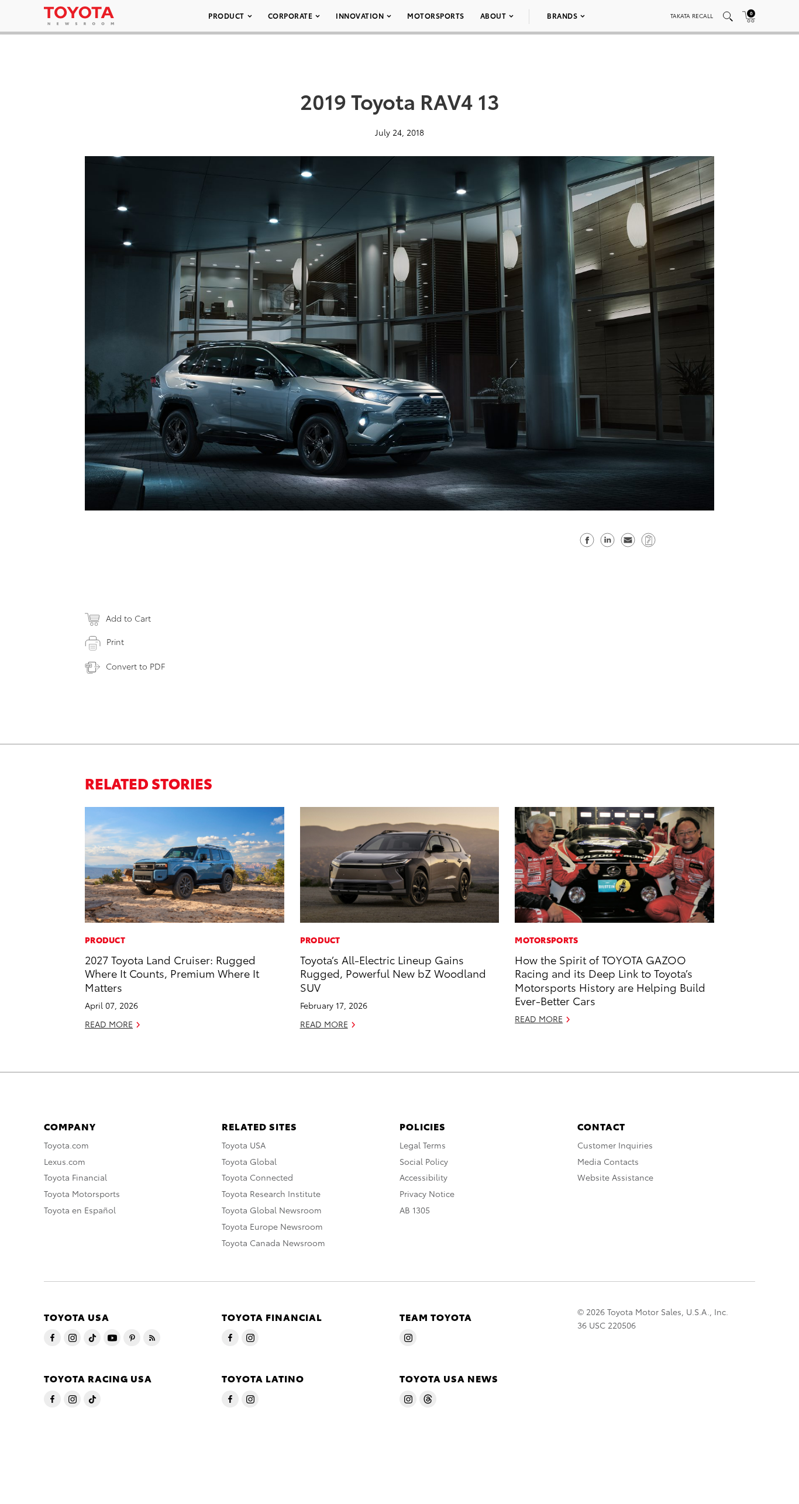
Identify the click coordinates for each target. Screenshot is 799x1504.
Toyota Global (249, 1161)
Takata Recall (691, 15)
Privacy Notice (426, 1193)
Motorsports (435, 15)
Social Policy (423, 1161)
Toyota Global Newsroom (272, 1210)
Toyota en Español (80, 1210)
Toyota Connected (257, 1177)
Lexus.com (64, 1161)
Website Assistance (615, 1177)
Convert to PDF (135, 666)
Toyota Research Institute (271, 1193)
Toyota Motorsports (82, 1193)
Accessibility (423, 1177)
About (493, 15)
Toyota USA (244, 1145)
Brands (562, 15)
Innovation (360, 15)
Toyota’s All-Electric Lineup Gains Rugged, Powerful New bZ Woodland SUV (393, 973)
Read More (109, 1024)
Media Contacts (608, 1161)
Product (226, 15)
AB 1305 (414, 1210)
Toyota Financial (75, 1177)
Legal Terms (422, 1145)
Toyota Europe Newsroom (272, 1226)
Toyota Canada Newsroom (273, 1242)
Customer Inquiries (615, 1145)
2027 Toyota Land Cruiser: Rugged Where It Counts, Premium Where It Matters (172, 973)
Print (115, 641)
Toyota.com (66, 1145)
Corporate (290, 15)
